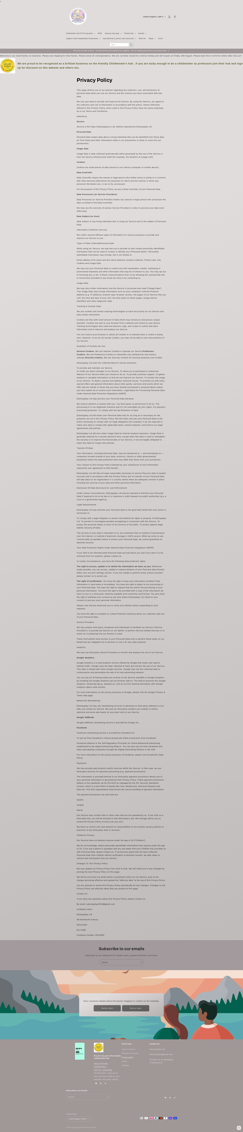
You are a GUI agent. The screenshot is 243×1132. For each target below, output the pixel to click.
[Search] (131, 44)
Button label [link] (107, 1008)
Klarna (124, 1061)
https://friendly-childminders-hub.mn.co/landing (103, 1066)
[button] (80, 33)
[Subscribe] (141, 962)
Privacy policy (127, 1057)
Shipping (125, 1065)
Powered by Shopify (89, 1127)
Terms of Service (129, 1049)
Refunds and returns (130, 1053)
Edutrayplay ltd (77, 1127)
